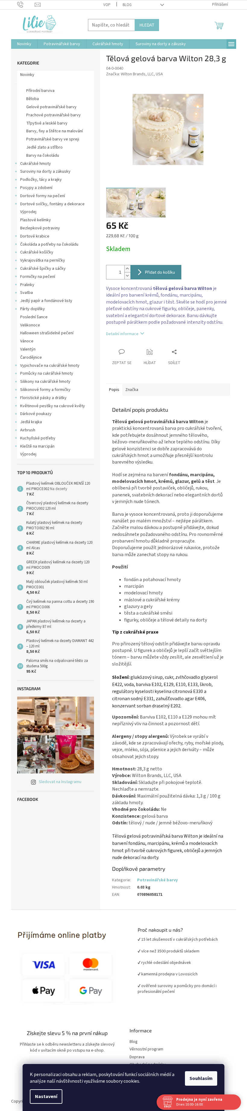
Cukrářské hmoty (33, 164)
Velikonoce (28, 325)
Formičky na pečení (35, 277)
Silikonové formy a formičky (43, 390)
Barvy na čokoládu (40, 156)
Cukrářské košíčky (34, 252)
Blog (124, 5)
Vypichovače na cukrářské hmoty (47, 366)
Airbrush (25, 430)
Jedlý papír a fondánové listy (44, 301)
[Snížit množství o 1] (125, 275)
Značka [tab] (129, 390)
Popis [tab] (112, 390)
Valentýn (25, 349)
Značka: (132, 74)
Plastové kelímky (33, 220)
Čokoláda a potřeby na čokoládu (47, 244)
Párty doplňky (30, 309)
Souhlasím (199, 1078)
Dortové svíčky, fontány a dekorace (50, 204)
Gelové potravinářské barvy (49, 107)
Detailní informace (120, 334)
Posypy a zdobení (34, 188)
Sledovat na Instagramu (57, 782)
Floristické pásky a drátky (41, 398)
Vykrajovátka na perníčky (40, 260)
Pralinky (25, 285)
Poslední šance (31, 317)
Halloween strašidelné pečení (44, 333)
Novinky (25, 75)
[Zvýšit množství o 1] (125, 268)
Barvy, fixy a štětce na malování (52, 131)
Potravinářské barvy (36, 83)
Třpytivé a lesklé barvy (44, 123)
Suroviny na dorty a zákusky (43, 171)
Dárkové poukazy (33, 414)
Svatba (24, 293)
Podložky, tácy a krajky (38, 180)
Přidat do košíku (157, 272)
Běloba (30, 99)
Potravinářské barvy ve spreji (50, 139)
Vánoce (24, 341)
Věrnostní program (144, 1049)
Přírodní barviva (38, 91)
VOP (104, 5)
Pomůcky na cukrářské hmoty (44, 373)
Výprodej (26, 212)
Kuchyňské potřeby (35, 438)
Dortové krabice (32, 236)
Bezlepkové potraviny (38, 228)
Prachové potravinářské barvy (51, 115)
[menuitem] (22, 44)
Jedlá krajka (28, 422)
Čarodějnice (28, 357)
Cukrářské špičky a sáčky (40, 269)
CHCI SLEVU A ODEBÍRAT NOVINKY (44, 1075)
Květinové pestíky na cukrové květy (50, 406)
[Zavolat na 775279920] (24, 4)
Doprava (134, 1057)
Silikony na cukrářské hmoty (43, 382)
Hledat (144, 24)
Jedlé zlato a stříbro (42, 147)
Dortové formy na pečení (40, 196)
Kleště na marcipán (35, 446)
